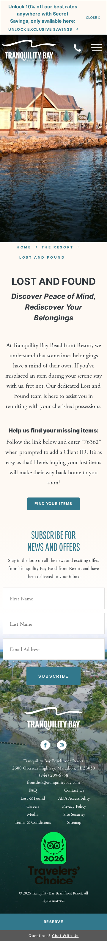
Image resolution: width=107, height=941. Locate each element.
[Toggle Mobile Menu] (96, 47)
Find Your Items (53, 503)
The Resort (58, 247)
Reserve (53, 922)
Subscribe (53, 676)
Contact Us (74, 790)
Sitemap (74, 822)
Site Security (74, 814)
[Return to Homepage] (29, 50)
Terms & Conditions (33, 822)
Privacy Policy (74, 806)
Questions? (54, 935)
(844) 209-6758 (53, 775)
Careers (32, 806)
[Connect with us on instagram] (62, 745)
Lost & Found (33, 798)
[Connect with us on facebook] (45, 745)
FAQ (33, 790)
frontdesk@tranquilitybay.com (53, 782)
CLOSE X (93, 17)
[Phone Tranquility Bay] (82, 48)
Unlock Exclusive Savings (40, 29)
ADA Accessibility (74, 798)
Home (24, 247)
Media (32, 814)
